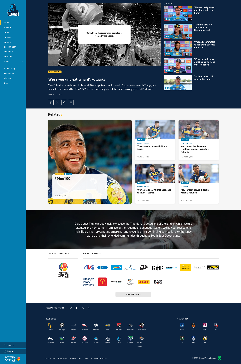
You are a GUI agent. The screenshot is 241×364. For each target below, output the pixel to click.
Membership (9, 68)
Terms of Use (50, 358)
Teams (7, 42)
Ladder (8, 37)
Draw (7, 32)
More (7, 62)
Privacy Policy (62, 358)
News (7, 23)
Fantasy (8, 52)
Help (79, 358)
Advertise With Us (100, 358)
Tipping (8, 57)
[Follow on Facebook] (77, 307)
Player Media (55, 72)
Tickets (7, 78)
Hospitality (9, 73)
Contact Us (88, 358)
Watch (7, 27)
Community (10, 47)
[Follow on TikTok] (70, 307)
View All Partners (133, 294)
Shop (6, 83)
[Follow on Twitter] (83, 307)
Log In (10, 351)
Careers (73, 358)
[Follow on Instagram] (89, 307)
